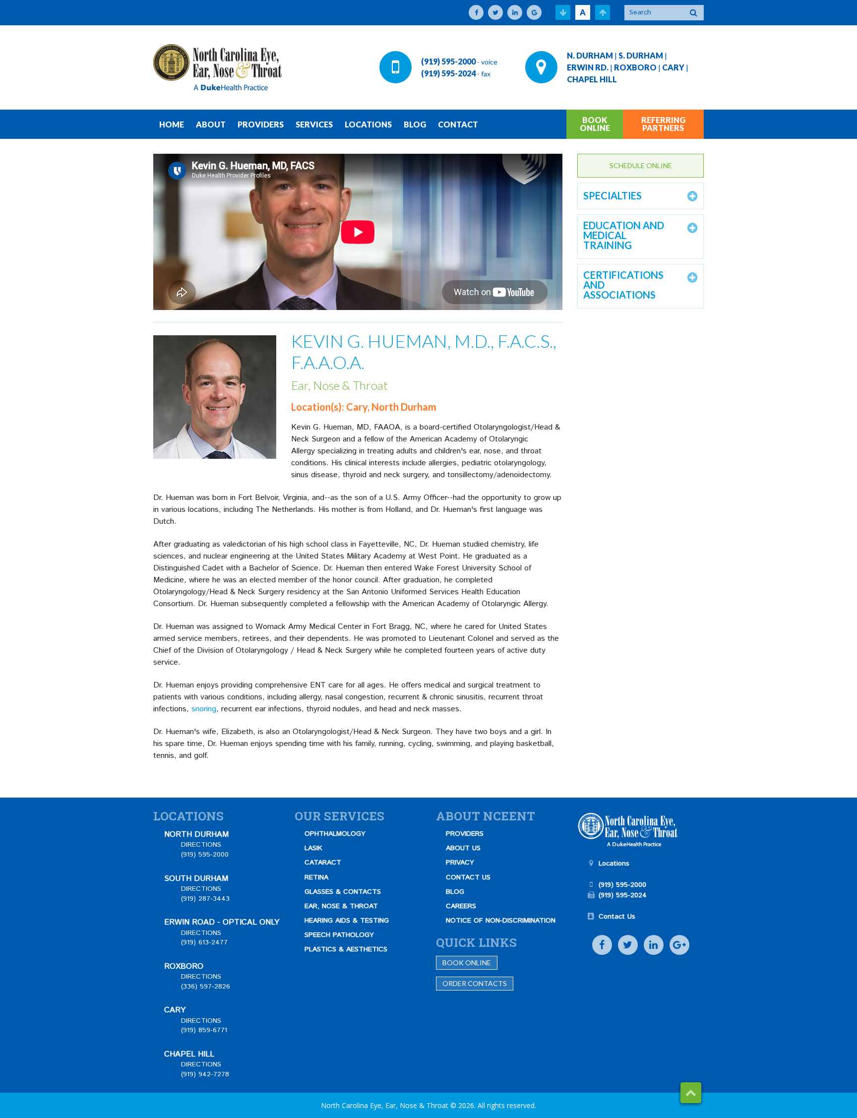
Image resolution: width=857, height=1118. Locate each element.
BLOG (415, 124)
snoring (203, 709)
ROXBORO (635, 67)
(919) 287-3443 (205, 899)
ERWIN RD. (588, 67)
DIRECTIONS (201, 845)
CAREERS (461, 906)
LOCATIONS (368, 124)
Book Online (466, 962)
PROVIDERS (261, 124)
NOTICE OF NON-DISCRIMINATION (500, 921)
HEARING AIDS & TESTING (347, 921)
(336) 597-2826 (205, 987)
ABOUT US (463, 848)
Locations (614, 864)
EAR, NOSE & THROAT (341, 906)
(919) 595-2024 (448, 73)
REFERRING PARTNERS (663, 123)
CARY (673, 67)
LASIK (313, 848)
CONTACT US (468, 877)
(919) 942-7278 (205, 1074)
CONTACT (458, 124)
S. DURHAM (640, 55)
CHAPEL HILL (592, 79)
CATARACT (323, 863)
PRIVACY (460, 863)
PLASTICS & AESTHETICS (346, 949)
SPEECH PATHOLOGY (339, 935)
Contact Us (617, 917)
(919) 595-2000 (448, 61)
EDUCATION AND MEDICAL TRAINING (623, 235)
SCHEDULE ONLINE (641, 165)
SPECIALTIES (612, 195)
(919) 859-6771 (204, 1030)
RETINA (316, 877)
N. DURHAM (590, 55)
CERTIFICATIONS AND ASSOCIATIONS (623, 284)
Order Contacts (474, 983)
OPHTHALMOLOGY (335, 834)
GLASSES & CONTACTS (343, 892)
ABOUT (211, 124)
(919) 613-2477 (204, 942)
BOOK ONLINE (595, 123)
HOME (171, 124)
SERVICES (314, 124)
